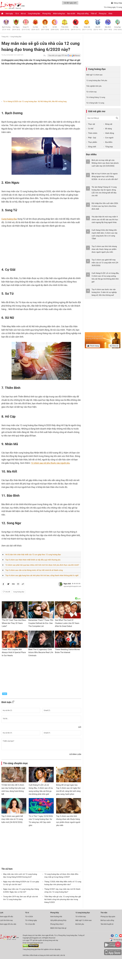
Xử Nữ (55, 28)
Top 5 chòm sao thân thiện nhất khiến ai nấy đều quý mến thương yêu (32, 560)
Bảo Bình (108, 28)
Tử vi (17, 13)
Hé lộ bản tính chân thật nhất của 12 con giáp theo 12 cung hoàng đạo (33, 554)
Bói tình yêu (79, 924)
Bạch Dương (6, 28)
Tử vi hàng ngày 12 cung (113, 7)
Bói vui (23, 13)
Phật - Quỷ (92, 138)
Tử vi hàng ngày (31, 920)
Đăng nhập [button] (118, 3)
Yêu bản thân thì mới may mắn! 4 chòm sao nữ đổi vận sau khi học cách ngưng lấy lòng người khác (105, 219)
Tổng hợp (109, 147)
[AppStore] (113, 955)
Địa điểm (108, 142)
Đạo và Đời (71, 13)
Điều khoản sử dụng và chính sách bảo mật (44, 955)
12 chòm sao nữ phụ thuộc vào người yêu (50, 463)
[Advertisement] (36, 81)
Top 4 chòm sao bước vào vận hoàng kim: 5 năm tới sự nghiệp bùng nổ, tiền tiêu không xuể (104, 292)
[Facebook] (112, 936)
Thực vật (91, 124)
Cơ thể (90, 129)
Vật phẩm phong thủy (58, 920)
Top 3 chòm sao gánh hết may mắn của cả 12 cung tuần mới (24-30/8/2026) (12, 819)
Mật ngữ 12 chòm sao (94, 75)
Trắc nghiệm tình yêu (94, 86)
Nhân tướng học (59, 13)
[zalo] (13, 584)
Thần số (94, 13)
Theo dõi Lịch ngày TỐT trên (58, 55)
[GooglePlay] (113, 947)
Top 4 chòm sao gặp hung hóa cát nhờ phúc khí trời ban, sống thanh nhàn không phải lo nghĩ (41, 575)
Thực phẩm (92, 142)
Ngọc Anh (67, 584)
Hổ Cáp (75, 28)
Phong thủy (46, 13)
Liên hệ (62, 955)
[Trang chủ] (2, 13)
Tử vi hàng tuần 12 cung (95, 103)
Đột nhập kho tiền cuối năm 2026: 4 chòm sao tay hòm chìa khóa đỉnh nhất (105, 206)
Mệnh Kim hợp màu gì (58, 928)
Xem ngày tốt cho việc (8, 924)
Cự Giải (35, 28)
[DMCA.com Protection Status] (31, 947)
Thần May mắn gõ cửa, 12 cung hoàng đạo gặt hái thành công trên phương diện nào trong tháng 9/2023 (62, 899)
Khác (110, 13)
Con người (109, 138)
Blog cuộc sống (83, 13)
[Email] (18, 584)
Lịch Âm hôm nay (6, 920)
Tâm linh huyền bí (107, 924)
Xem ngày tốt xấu (6, 916)
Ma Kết (98, 28)
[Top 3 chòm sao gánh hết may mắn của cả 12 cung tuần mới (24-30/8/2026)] (13, 806)
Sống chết (92, 147)
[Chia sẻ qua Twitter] (8, 584)
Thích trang (94, 346)
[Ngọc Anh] (60, 584)
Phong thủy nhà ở (56, 924)
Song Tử (26, 28)
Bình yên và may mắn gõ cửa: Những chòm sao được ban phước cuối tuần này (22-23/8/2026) (105, 163)
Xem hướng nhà (56, 916)
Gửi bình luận (75, 754)
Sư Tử (45, 28)
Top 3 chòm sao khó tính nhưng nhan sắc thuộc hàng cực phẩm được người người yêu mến (104, 249)
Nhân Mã (87, 28)
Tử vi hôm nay (91, 92)
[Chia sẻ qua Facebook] (3, 584)
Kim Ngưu (16, 28)
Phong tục (102, 13)
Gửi (79, 727)
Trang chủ (4, 37)
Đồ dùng (108, 129)
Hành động (109, 133)
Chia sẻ (115, 346)
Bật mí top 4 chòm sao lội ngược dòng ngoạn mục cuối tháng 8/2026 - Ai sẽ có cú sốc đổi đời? (105, 176)
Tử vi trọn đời (30, 924)
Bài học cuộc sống (107, 920)
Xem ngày (9, 13)
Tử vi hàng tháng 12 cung (95, 97)
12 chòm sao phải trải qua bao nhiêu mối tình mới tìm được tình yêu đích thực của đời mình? (42, 565)
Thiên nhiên (92, 133)
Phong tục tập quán (108, 916)
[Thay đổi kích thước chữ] (44, 55)
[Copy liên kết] (23, 584)
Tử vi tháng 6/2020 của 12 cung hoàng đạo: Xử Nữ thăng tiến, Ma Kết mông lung (34, 101)
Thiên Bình (64, 28)
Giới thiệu (26, 955)
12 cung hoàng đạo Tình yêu (96, 80)
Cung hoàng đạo (34, 13)
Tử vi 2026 (29, 916)
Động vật (108, 124)
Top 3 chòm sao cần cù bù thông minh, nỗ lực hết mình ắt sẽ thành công (34, 570)
